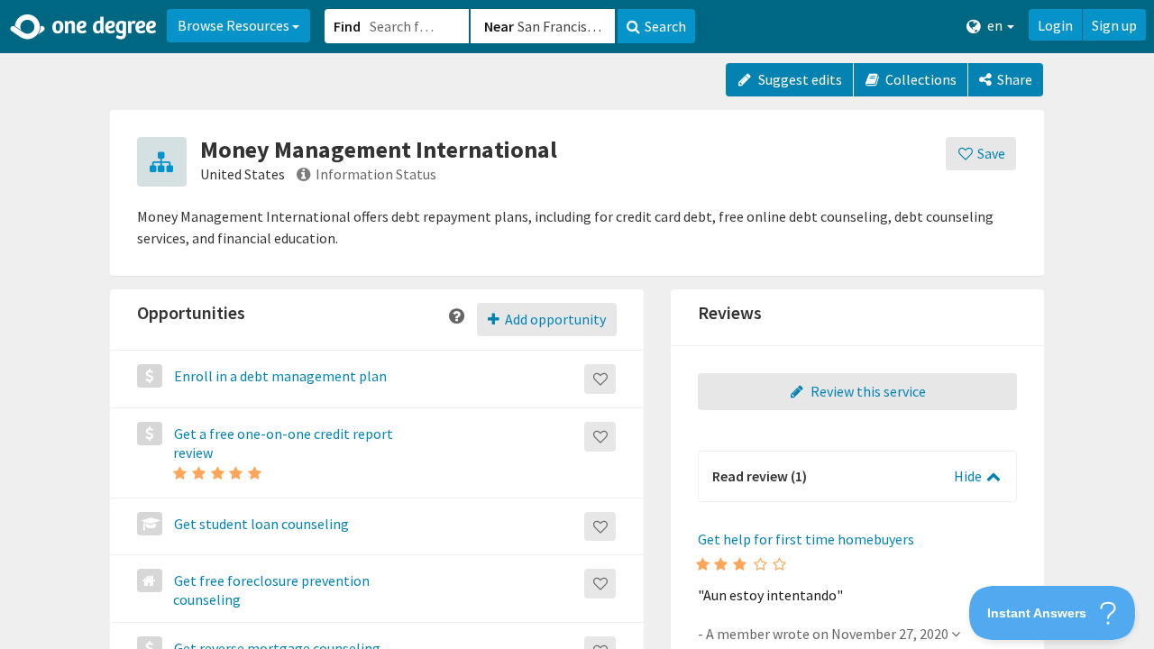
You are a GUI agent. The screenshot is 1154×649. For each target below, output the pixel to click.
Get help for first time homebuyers (806, 539)
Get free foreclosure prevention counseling (271, 589)
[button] (577, 324)
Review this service (867, 391)
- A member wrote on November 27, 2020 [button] (824, 634)
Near (499, 26)
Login (1055, 25)
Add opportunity (554, 319)
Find (347, 26)
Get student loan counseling (261, 524)
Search (665, 26)
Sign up (1114, 25)
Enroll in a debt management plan (280, 376)
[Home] (84, 27)
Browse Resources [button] (235, 25)
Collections (920, 79)
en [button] (995, 25)
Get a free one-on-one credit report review (283, 443)
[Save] (600, 379)
